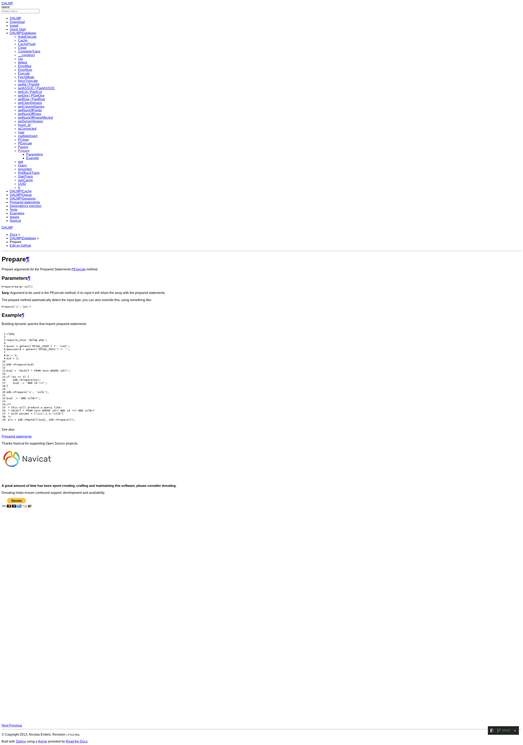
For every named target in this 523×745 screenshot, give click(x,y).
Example (32, 158)
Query (22, 165)
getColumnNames (31, 106)
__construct (26, 55)
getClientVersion (30, 103)
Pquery (23, 147)
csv (20, 58)
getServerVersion (30, 121)
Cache (23, 40)
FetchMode (26, 77)
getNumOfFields (30, 110)
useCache (25, 180)
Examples (17, 213)
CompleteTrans (29, 51)
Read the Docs (76, 741)
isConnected (27, 128)
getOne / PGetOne (31, 95)
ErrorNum (25, 70)
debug (22, 62)
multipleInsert (27, 136)
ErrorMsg (24, 66)
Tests (13, 209)
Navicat (15, 220)
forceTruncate (28, 81)
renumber (25, 169)
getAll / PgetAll (28, 84)
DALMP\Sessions (23, 198)
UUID (22, 184)
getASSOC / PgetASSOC (36, 88)
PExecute (25, 143)
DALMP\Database (23, 33)
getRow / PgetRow (31, 99)
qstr (20, 162)
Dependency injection (25, 206)
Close (22, 47)
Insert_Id (24, 125)
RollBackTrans (28, 173)
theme (42, 741)
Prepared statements (25, 202)
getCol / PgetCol (30, 92)
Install (14, 25)
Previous (15, 725)
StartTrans (25, 176)
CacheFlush (27, 44)
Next (5, 725)
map (21, 132)
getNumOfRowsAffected (35, 117)
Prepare (24, 150)
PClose (23, 139)
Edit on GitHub (20, 245)
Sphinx (21, 741)
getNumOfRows (29, 114)
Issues (14, 217)
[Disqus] (261, 566)
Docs (13, 234)
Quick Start (18, 29)
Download (17, 22)
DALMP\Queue (21, 195)
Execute (24, 73)
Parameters (34, 154)
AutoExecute (27, 36)
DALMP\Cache (21, 191)
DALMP (7, 3)
